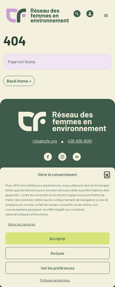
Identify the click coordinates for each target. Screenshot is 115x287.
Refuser (57, 253)
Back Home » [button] (19, 80)
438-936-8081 (80, 140)
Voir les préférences (57, 268)
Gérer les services (21, 224)
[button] (107, 174)
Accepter (57, 238)
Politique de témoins (55, 280)
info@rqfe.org (45, 140)
